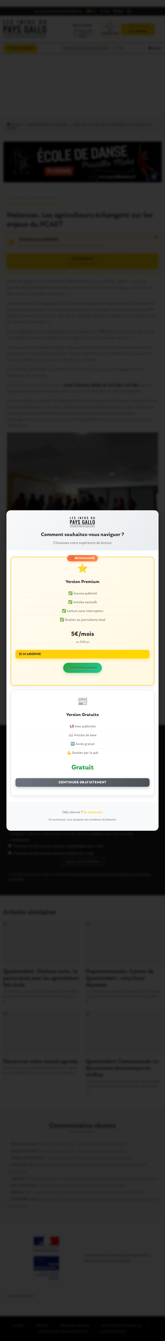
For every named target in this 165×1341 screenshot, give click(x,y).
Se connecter (93, 812)
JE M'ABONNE (30, 654)
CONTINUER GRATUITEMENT (83, 782)
